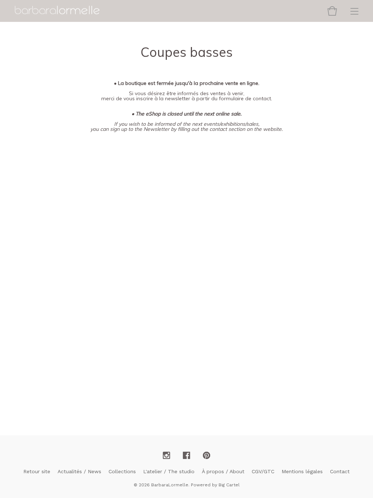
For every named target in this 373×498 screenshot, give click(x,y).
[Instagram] (166, 456)
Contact (340, 471)
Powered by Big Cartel (215, 484)
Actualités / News (79, 471)
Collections (122, 471)
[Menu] (354, 11)
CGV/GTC (263, 471)
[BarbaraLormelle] (57, 10)
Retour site (36, 471)
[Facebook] (186, 456)
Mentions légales (302, 471)
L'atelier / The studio (169, 471)
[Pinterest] (206, 456)
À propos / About (223, 471)
